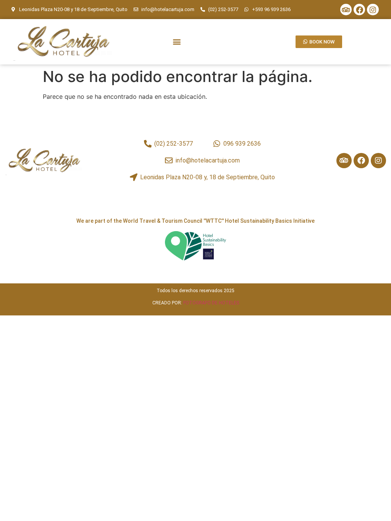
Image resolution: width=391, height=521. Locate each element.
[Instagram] (372, 9)
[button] (176, 41)
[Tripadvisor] (346, 9)
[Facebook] (359, 9)
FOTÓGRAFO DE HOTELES (211, 303)
